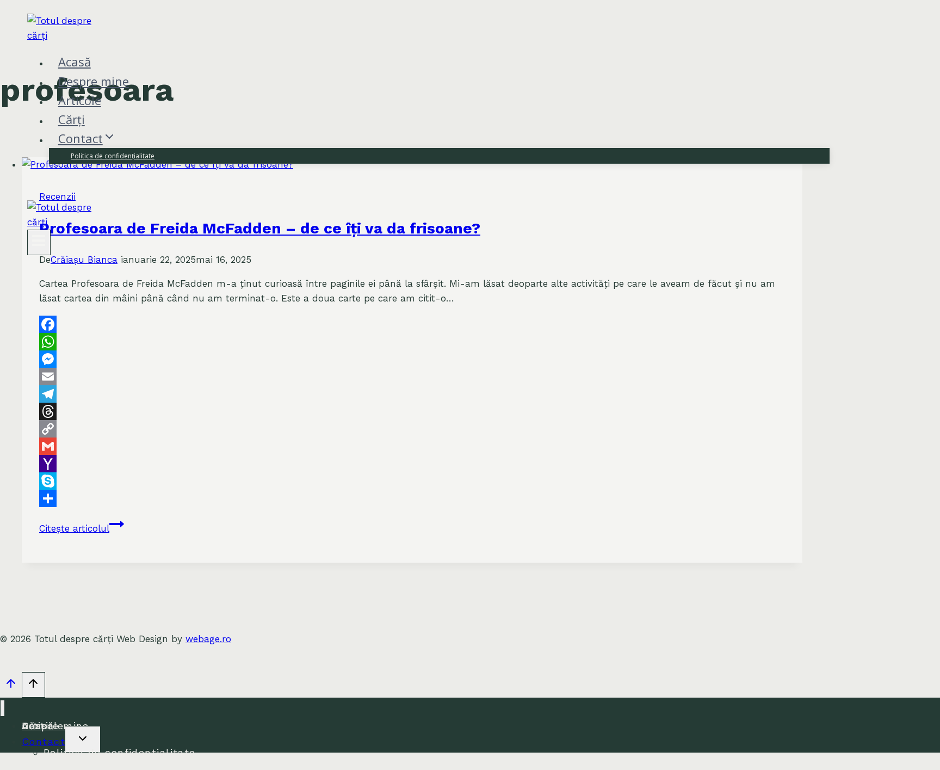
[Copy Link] (412, 429)
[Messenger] (412, 359)
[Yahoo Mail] (412, 463)
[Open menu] (39, 242)
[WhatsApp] (412, 341)
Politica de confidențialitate (112, 156)
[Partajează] (412, 498)
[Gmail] (412, 446)
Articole (79, 100)
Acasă (74, 61)
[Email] (412, 376)
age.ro (208, 638)
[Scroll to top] (11, 686)
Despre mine (93, 81)
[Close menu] (2, 708)
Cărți (71, 119)
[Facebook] (412, 324)
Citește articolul (81, 528)
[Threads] (412, 411)
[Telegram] (412, 394)
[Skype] (412, 481)
